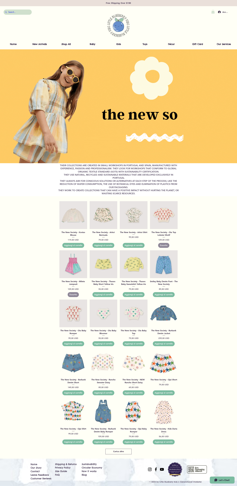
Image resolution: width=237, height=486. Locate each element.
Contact (35, 471)
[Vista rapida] (73, 215)
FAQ (57, 474)
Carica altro (118, 451)
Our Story (36, 467)
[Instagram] (149, 469)
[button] (213, 11)
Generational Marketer (191, 482)
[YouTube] (161, 469)
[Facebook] (155, 469)
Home (34, 464)
